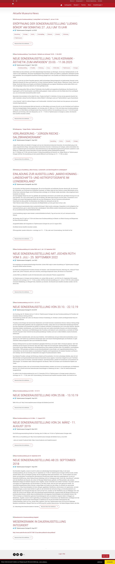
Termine (83, 5)
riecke (61, 141)
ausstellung (53, 141)
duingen (76, 141)
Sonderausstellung (23, 67)
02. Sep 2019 (33, 398)
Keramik (58, 34)
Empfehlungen (97, 5)
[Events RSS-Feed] (21, 554)
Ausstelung (17, 34)
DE (13, 1)
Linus (48, 67)
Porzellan (33, 67)
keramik (68, 141)
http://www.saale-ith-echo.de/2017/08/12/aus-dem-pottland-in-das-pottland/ (34, 532)
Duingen (26, 34)
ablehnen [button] (99, 562)
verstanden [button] (110, 562)
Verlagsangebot (79, 1)
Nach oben (106, 556)
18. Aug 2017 (33, 528)
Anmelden (100, 1)
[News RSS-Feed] (24, 554)
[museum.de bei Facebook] (14, 554)
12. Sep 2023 (33, 140)
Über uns (72, 1)
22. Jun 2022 (33, 260)
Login (60, 554)
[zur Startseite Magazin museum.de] (21, 4)
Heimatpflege (41, 34)
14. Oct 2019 (33, 310)
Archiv (32, 34)
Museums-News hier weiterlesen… (22, 43)
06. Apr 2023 (33, 184)
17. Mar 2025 (33, 65)
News (89, 5)
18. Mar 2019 (33, 429)
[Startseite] (61, 5)
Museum (50, 34)
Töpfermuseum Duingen (23, 30)
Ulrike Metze (56, 67)
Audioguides (67, 5)
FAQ (64, 554)
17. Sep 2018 (33, 467)
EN (16, 1)
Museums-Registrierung (91, 1)
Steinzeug (66, 34)
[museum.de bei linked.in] (17, 554)
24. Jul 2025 (33, 30)
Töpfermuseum (18, 38)
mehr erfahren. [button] (43, 562)
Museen (76, 5)
